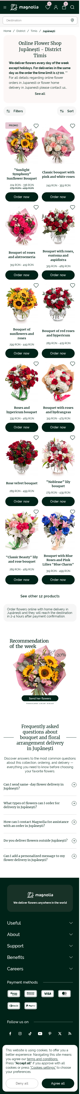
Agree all (58, 1083)
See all (40, 93)
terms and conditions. (42, 1059)
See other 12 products (40, 596)
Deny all (22, 1083)
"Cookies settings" (43, 1067)
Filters (18, 111)
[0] (47, 7)
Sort (70, 111)
